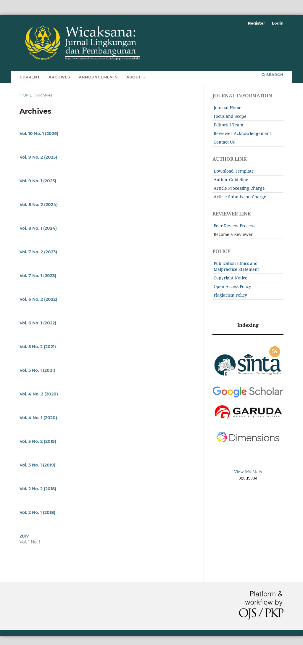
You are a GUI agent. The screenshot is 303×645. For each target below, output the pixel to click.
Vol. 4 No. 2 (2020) (39, 394)
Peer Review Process (234, 226)
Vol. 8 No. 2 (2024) (39, 204)
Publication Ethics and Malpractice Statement (236, 266)
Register (256, 23)
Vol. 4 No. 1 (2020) (38, 417)
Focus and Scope (230, 116)
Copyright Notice (230, 278)
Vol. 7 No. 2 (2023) (38, 252)
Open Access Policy (232, 286)
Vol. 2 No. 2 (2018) (38, 488)
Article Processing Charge (239, 188)
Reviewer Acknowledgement (242, 133)
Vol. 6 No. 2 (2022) (38, 299)
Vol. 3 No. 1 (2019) (37, 465)
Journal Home (227, 107)
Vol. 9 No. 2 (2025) (38, 157)
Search (274, 74)
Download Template (234, 171)
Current (30, 77)
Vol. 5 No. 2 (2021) (38, 346)
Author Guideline (231, 179)
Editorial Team (228, 125)
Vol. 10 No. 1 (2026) (39, 133)
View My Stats (248, 471)
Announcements (98, 77)
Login (277, 23)
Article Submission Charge (240, 197)
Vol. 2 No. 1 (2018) (37, 512)
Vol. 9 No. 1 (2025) (38, 181)
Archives (59, 77)
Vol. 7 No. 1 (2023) (38, 275)
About (134, 77)
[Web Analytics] (248, 479)
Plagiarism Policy (230, 295)
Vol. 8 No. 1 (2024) (38, 228)
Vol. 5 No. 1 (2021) (37, 370)
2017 (24, 536)
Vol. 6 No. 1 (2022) (38, 323)
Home (26, 95)
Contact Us (224, 142)
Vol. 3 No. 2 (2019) (38, 441)
